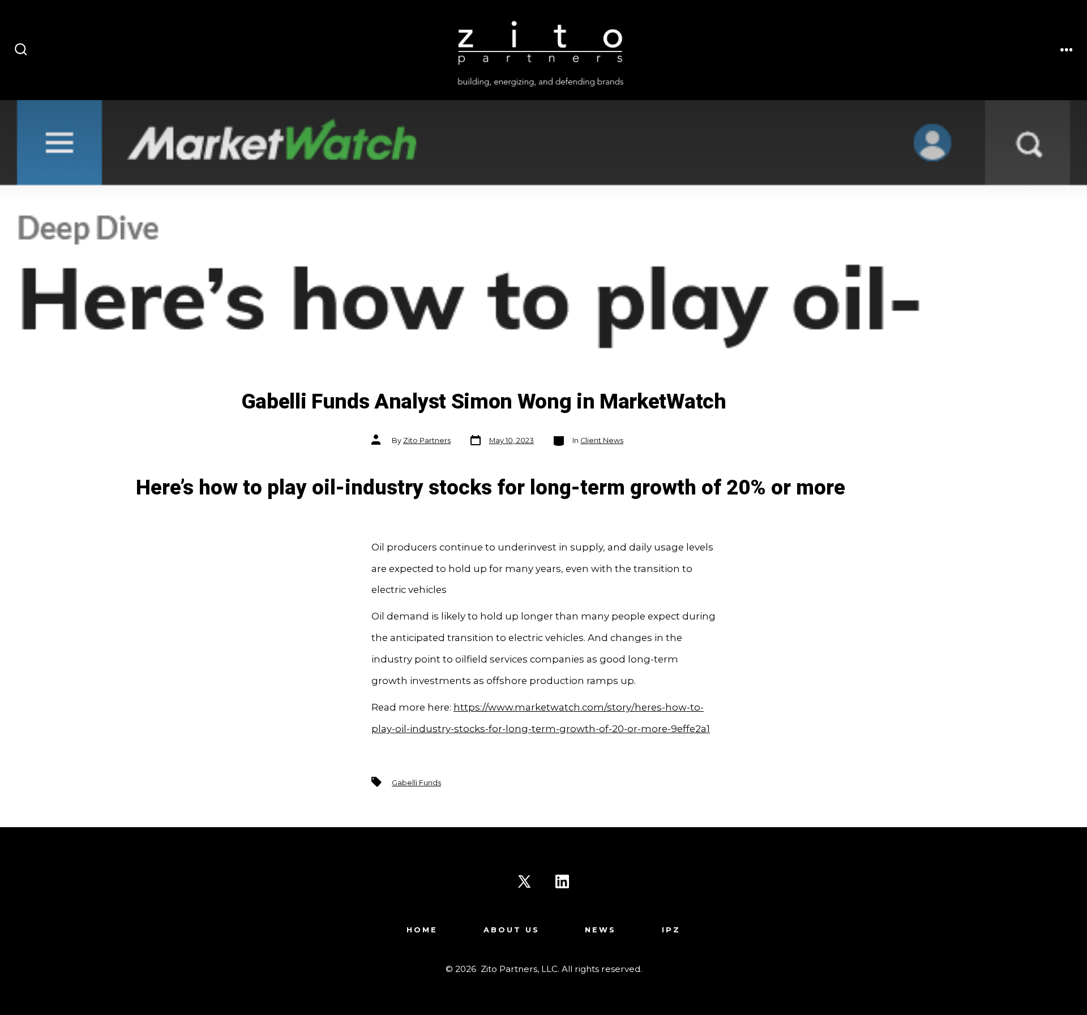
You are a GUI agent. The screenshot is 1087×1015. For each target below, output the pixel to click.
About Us (511, 930)
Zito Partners (427, 440)
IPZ (671, 930)
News (600, 930)
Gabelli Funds (416, 783)
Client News (601, 440)
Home (422, 930)
